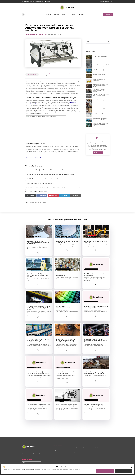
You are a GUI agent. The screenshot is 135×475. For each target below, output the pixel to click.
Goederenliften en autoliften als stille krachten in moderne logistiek (101, 65)
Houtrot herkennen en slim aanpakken (99, 75)
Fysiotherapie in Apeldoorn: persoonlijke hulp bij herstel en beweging (100, 90)
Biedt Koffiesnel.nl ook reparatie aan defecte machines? (53, 179)
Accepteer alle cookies (105, 470)
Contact (81, 14)
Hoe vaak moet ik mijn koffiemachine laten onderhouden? (53, 170)
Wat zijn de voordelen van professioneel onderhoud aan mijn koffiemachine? (53, 174)
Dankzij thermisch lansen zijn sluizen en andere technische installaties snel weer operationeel (67, 341)
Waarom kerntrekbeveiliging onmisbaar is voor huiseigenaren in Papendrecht (101, 110)
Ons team (73, 14)
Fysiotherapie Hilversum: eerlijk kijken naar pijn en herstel (100, 119)
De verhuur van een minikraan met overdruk (95, 241)
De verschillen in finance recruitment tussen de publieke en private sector (38, 242)
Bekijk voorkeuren (123, 470)
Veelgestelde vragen (46, 75)
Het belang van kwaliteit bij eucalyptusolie (99, 80)
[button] (131, 467)
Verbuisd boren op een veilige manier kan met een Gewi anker (94, 372)
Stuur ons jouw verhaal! (97, 142)
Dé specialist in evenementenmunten (63, 307)
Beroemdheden (75, 447)
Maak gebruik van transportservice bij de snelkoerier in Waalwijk (67, 405)
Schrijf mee (97, 447)
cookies (24, 470)
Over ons (64, 14)
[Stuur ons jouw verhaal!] (98, 137)
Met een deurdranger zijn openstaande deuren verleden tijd (38, 372)
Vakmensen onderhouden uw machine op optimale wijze (56, 74)
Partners (56, 14)
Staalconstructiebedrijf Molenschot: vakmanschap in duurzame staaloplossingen (101, 124)
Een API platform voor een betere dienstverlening (95, 274)
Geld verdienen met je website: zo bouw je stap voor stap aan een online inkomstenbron (74, 452)
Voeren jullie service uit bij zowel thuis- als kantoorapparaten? (53, 187)
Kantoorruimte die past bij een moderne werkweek (100, 104)
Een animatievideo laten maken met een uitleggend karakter (96, 307)
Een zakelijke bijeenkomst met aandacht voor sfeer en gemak (100, 99)
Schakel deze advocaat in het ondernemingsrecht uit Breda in (94, 405)
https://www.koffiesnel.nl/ (33, 157)
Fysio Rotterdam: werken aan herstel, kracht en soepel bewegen (101, 95)
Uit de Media (47, 14)
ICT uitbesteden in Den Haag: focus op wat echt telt (67, 241)
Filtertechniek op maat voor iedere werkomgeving (67, 274)
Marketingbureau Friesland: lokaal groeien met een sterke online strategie (100, 85)
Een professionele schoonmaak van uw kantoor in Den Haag (38, 405)
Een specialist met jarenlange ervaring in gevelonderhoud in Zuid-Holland (96, 341)
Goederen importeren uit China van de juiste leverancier (67, 372)
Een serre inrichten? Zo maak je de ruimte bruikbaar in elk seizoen (100, 55)
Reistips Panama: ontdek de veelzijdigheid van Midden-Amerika (101, 70)
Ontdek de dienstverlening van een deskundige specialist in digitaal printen (38, 308)
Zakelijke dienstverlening (34, 34)
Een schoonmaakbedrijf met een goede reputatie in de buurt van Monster (37, 275)
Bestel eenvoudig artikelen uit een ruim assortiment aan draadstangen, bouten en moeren (38, 341)
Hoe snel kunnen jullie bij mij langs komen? (53, 183)
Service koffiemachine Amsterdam (38, 202)
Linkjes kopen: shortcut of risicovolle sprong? (64, 450)
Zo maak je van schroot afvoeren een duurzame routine (101, 60)
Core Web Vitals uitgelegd (98, 113)
